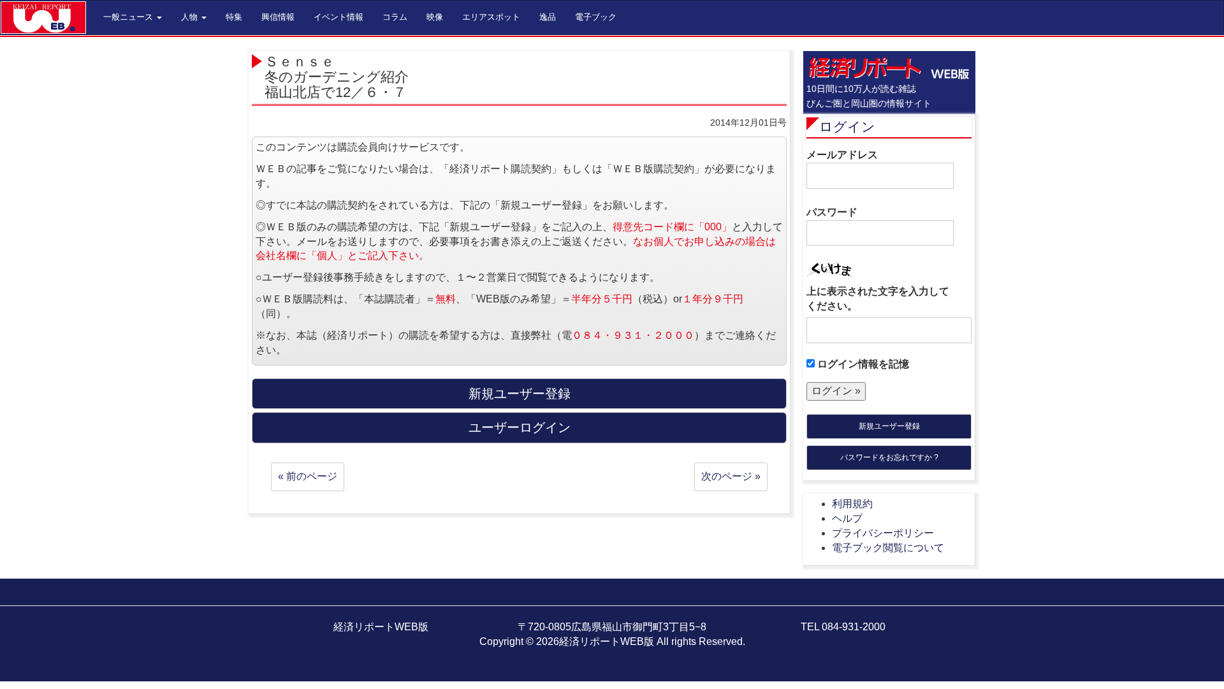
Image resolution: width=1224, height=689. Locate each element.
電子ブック (595, 17)
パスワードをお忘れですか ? (889, 457)
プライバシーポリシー (883, 533)
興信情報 (278, 17)
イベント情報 (338, 17)
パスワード (831, 212)
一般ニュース (129, 17)
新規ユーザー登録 (889, 426)
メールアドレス (842, 154)
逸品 (547, 17)
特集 (234, 17)
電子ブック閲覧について (888, 547)
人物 (190, 17)
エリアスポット (491, 17)
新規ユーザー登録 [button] (520, 394)
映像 (434, 17)
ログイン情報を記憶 (862, 364)
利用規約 (852, 503)
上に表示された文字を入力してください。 (877, 298)
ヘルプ (847, 518)
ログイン (847, 126)
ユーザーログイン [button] (520, 427)
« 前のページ (307, 476)
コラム (394, 17)
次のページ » (731, 476)
